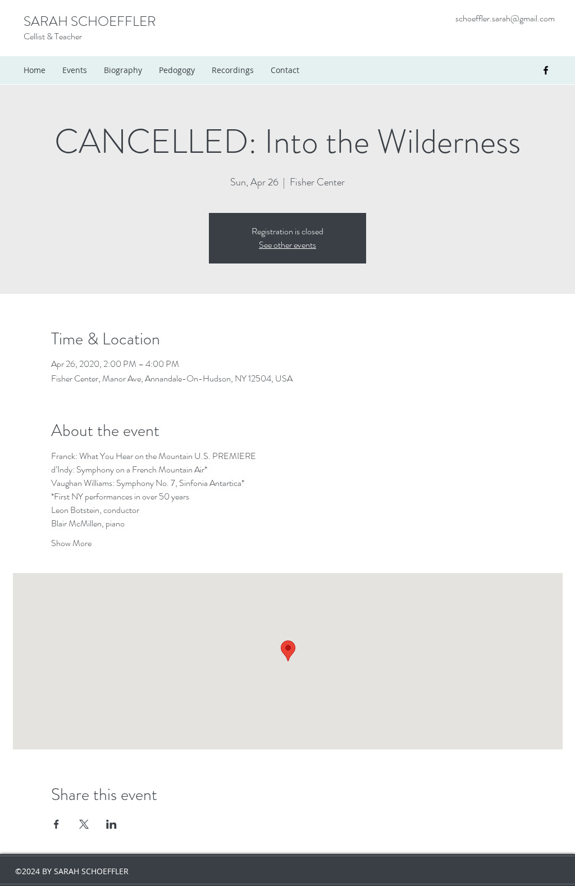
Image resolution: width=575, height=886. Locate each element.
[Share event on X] (84, 824)
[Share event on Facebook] (56, 824)
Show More (71, 543)
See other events (287, 244)
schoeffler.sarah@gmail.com (505, 18)
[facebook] (545, 70)
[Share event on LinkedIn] (111, 824)
